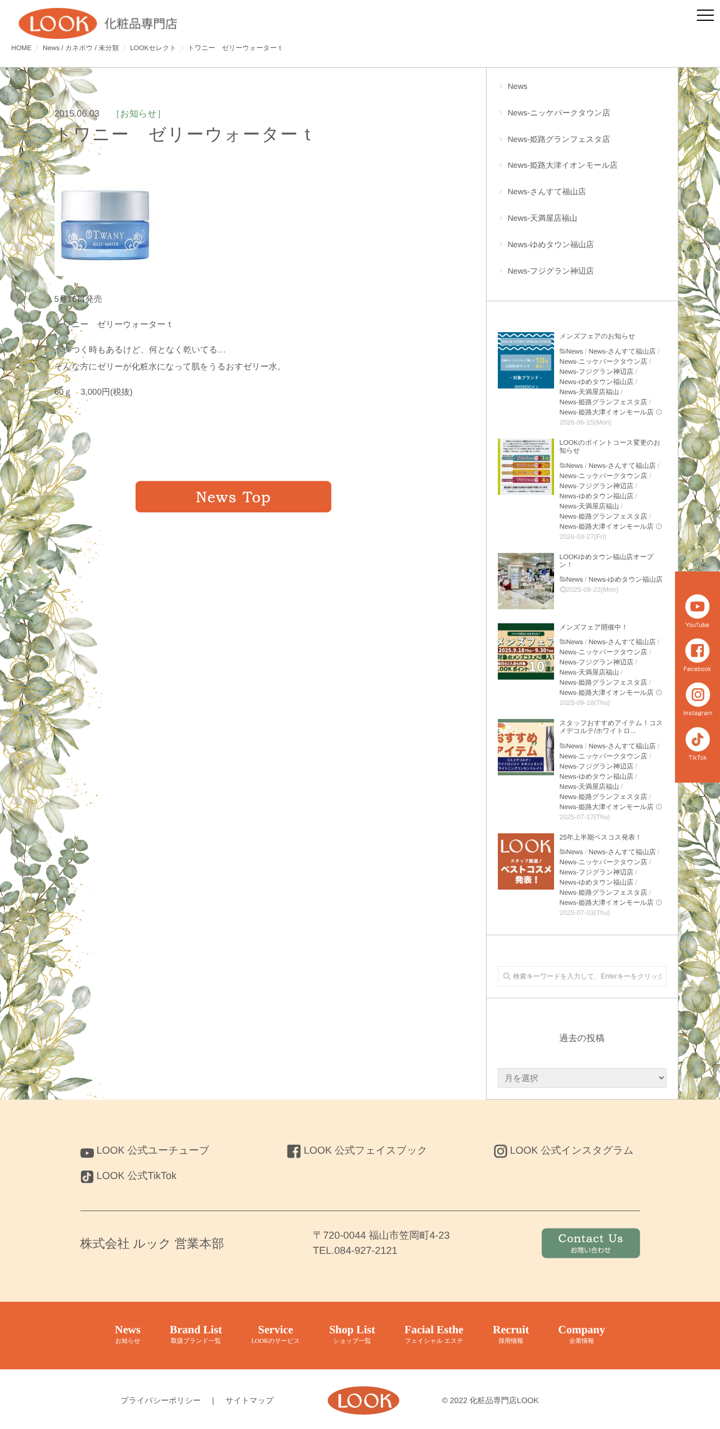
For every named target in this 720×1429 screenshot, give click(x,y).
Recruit (511, 1334)
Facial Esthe (434, 1334)
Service (275, 1334)
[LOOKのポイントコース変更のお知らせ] (526, 467)
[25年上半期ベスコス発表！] (526, 861)
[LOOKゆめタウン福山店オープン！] (526, 581)
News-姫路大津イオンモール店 (563, 164)
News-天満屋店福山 (543, 217)
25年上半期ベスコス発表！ (601, 837)
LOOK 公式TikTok (137, 1175)
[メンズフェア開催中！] (526, 651)
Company (581, 1334)
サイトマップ (250, 1400)
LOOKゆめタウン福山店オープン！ (607, 561)
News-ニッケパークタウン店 (559, 112)
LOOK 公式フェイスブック (366, 1150)
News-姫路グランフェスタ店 (559, 139)
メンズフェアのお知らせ (598, 336)
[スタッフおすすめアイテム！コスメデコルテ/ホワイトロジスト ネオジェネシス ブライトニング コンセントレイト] (526, 747)
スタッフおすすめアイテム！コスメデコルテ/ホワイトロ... (611, 727)
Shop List (352, 1334)
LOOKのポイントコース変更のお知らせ (610, 446)
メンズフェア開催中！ (594, 627)
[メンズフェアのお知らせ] (526, 360)
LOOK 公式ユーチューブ (153, 1150)
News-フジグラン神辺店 (551, 270)
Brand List (196, 1334)
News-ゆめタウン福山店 (551, 244)
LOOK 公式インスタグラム (572, 1150)
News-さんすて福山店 (547, 191)
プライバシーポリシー (160, 1400)
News (518, 86)
